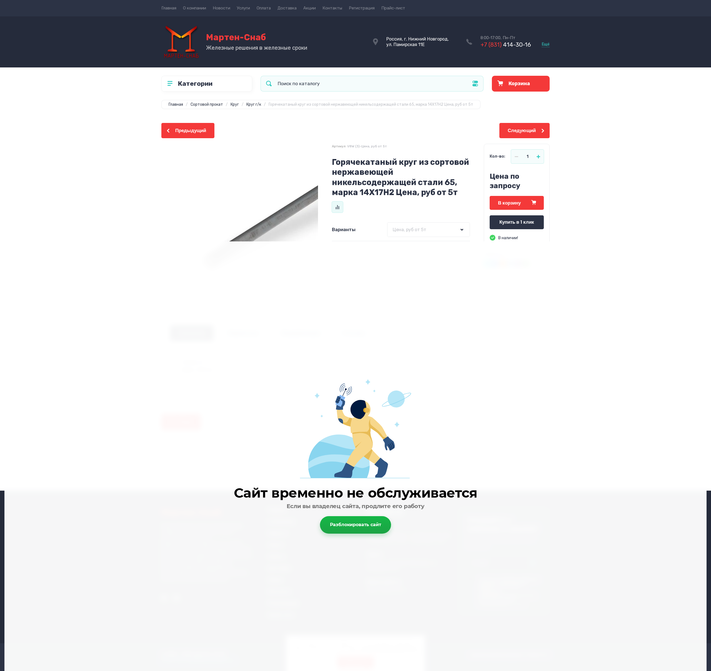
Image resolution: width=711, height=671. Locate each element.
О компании (194, 8)
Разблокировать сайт (355, 524)
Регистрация (362, 8)
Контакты (332, 8)
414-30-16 (505, 44)
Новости (221, 8)
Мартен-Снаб (236, 37)
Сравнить (337, 207)
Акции (309, 8)
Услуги (243, 8)
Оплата (264, 8)
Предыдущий (190, 130)
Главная (168, 8)
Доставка (287, 8)
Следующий (522, 130)
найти (269, 84)
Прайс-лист (393, 8)
